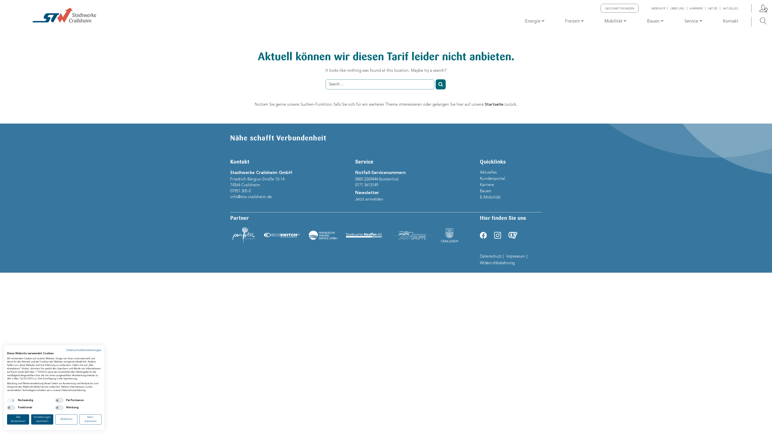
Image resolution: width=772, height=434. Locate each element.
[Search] (759, 21)
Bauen (653, 21)
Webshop (658, 8)
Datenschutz (491, 257)
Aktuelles (730, 8)
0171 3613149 (366, 185)
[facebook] (483, 235)
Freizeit (572, 21)
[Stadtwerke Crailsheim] (64, 15)
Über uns (677, 8)
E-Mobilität (490, 198)
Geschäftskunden (619, 8)
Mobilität (613, 21)
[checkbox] (11, 400)
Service (691, 21)
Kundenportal (492, 179)
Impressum (515, 257)
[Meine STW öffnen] (763, 8)
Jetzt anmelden (369, 200)
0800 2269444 (366, 179)
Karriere (696, 8)
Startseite (494, 105)
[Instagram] (497, 235)
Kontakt (730, 21)
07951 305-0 (240, 191)
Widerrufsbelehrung (497, 263)
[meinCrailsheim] (512, 235)
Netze (712, 8)
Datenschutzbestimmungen (84, 350)
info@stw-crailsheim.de (251, 197)
